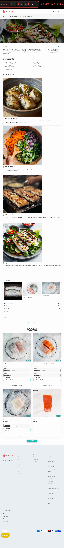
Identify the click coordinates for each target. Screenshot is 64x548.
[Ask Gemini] (5, 460)
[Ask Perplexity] (12, 460)
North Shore (50, 459)
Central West (50, 500)
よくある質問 (35, 459)
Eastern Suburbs (51, 464)
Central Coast (51, 478)
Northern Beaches (52, 461)
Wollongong (50, 481)
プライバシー (20, 469)
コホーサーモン (37, 419)
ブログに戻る (33, 322)
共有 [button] (5, 317)
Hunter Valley (51, 490)
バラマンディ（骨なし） (9, 363)
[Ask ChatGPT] (10, 460)
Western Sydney (51, 469)
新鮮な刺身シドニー (21, 473)
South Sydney (51, 466)
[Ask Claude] (3, 460)
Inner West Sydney (52, 456)
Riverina (49, 503)
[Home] (3, 16)
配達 (33, 456)
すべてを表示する (32, 440)
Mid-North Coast (51, 493)
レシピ (7, 16)
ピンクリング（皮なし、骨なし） (11, 419)
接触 (18, 466)
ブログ (19, 464)
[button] (56, 11)
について (19, 459)
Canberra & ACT (51, 498)
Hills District (50, 471)
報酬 (18, 471)
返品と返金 (35, 461)
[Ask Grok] (8, 460)
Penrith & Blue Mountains (53, 488)
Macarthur (50, 486)
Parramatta (50, 473)
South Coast (50, 495)
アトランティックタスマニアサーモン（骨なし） (44, 363)
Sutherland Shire (51, 476)
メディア (19, 461)
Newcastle (50, 483)
